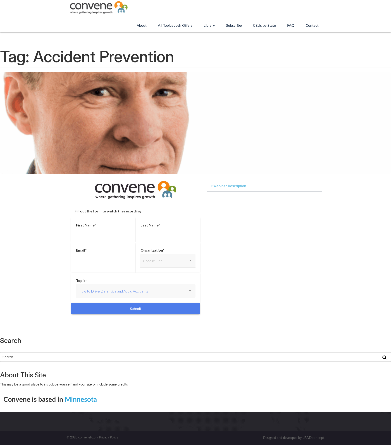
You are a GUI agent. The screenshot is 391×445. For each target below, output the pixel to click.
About (142, 25)
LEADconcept (313, 438)
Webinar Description (229, 186)
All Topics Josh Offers (175, 25)
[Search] (384, 357)
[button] (264, 186)
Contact (312, 25)
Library (209, 25)
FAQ (290, 25)
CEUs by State (264, 25)
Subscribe (234, 25)
